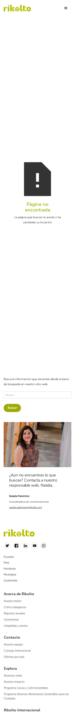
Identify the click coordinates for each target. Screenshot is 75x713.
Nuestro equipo (13, 644)
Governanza (11, 619)
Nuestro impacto (14, 681)
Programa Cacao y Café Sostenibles (26, 687)
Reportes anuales (14, 613)
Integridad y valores (16, 625)
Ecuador (9, 556)
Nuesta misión (12, 601)
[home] (17, 8)
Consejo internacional (17, 650)
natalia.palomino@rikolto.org (25, 507)
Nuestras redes (13, 675)
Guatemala (10, 580)
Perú (6, 562)
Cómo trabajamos (15, 607)
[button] (65, 8)
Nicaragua (10, 574)
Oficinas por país (14, 656)
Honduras (10, 568)
